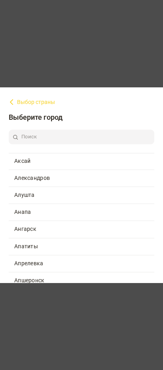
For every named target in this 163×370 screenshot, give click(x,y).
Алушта (24, 195)
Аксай (22, 161)
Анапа (22, 212)
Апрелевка (29, 263)
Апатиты (26, 246)
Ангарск (25, 229)
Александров (32, 178)
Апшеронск (29, 280)
